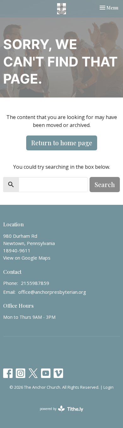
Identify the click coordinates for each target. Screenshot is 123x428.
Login (108, 387)
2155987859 (35, 283)
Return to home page (61, 142)
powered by (58, 414)
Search (105, 184)
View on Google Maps (26, 258)
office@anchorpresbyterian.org (52, 292)
